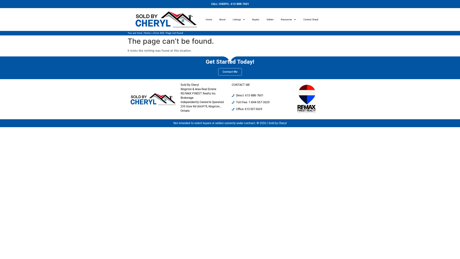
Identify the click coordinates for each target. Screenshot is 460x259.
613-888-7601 (240, 4)
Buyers (255, 19)
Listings (237, 19)
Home (209, 19)
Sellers (270, 19)
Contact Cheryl (310, 19)
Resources (286, 19)
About (222, 19)
